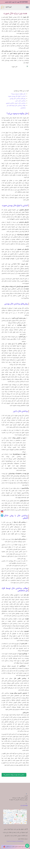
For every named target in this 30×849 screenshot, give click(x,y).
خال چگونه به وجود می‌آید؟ (18, 94)
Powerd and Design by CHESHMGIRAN (15, 841)
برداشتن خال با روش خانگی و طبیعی (16, 103)
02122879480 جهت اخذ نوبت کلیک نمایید (16, 2)
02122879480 (24, 806)
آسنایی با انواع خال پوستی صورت (17, 96)
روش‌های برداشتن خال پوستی (18, 98)
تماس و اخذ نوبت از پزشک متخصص (14, 775)
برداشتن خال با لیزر (20, 101)
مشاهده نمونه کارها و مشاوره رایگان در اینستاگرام (17, 847)
